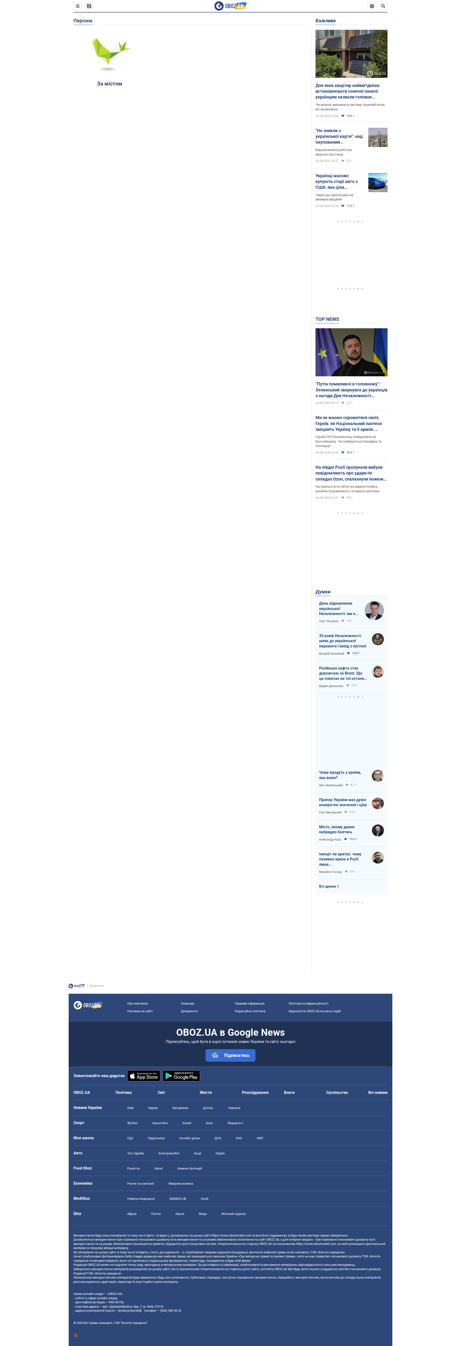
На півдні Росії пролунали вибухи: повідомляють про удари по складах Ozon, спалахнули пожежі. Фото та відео (350, 473)
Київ (130, 1108)
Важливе (325, 21)
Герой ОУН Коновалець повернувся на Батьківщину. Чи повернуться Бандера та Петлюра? (348, 441)
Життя (206, 1092)
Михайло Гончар (330, 872)
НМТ (260, 1138)
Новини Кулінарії (189, 1168)
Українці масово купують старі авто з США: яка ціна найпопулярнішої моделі (336, 181)
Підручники (156, 1138)
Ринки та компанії (140, 1183)
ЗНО (239, 1138)
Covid (204, 1198)
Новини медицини (141, 1198)
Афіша (131, 1214)
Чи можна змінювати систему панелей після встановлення (350, 107)
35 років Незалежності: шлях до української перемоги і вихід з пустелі (342, 640)
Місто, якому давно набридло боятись (337, 829)
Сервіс (220, 1153)
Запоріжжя (180, 1108)
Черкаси (234, 1108)
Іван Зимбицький (331, 785)
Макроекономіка (181, 1183)
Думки (322, 592)
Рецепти (133, 1168)
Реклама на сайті (140, 1011)
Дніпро (208, 1108)
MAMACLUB (178, 1198)
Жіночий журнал (233, 1214)
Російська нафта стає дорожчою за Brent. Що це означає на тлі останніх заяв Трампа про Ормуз (343, 673)
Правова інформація (249, 1003)
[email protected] (129, 1310)
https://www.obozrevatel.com (231, 1235)
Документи (189, 1011)
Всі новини (378, 1092)
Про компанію (137, 1003)
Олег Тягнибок (329, 621)
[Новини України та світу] (76, 987)
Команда (187, 1003)
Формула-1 (235, 1123)
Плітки (156, 1214)
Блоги (289, 1092)
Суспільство (337, 1092)
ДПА (218, 1138)
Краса (180, 1214)
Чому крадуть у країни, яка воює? (340, 775)
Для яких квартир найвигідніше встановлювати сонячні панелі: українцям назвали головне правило (347, 91)
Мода (203, 1214)
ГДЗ (130, 1138)
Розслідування (255, 1092)
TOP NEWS (327, 319)
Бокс (209, 1123)
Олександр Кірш (330, 839)
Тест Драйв (135, 1153)
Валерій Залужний (331, 653)
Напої (158, 1168)
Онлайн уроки (189, 1138)
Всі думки (327, 886)
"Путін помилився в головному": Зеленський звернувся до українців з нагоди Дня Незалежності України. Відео (351, 390)
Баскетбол (160, 1123)
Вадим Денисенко (331, 686)
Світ (161, 1092)
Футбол (132, 1123)
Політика (123, 1092)
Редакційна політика (250, 1011)
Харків (153, 1108)
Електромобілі (168, 1153)
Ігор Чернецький (330, 812)
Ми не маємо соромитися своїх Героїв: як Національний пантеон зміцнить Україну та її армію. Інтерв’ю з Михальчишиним (348, 423)
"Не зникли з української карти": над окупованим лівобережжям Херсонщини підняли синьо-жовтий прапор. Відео (339, 136)
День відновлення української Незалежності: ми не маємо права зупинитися (338, 608)
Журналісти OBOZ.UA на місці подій (315, 1011)
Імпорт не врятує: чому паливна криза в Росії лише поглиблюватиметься (340, 859)
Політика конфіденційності (308, 1003)
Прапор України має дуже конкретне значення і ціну (343, 802)
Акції (197, 1153)
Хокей (186, 1123)
